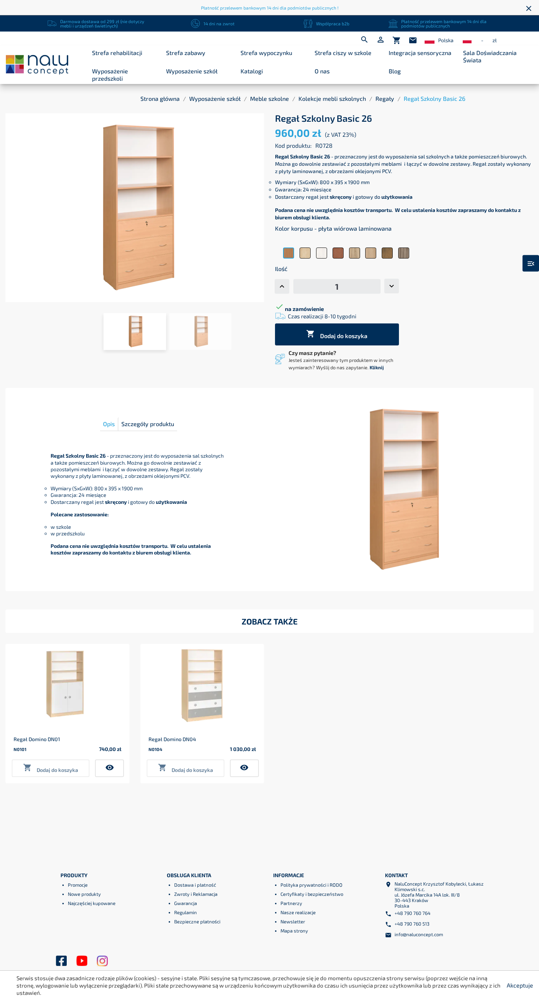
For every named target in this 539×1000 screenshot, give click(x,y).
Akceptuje (520, 985)
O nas (322, 70)
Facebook (61, 961)
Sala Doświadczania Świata (490, 56)
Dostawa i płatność (195, 885)
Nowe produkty (84, 894)
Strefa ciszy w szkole (343, 52)
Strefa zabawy (185, 52)
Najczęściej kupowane (91, 903)
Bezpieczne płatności (197, 921)
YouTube (81, 961)
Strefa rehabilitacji (117, 52)
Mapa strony (294, 931)
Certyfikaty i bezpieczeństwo (311, 894)
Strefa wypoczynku (266, 52)
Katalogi (252, 70)
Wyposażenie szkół (191, 70)
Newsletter (292, 921)
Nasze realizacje (298, 912)
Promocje (78, 885)
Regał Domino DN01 (37, 739)
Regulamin (185, 912)
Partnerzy (291, 903)
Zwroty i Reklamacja (195, 894)
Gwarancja (185, 903)
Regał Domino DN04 (172, 739)
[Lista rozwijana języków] (429, 40)
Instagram (102, 961)
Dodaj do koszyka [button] (50, 768)
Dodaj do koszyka (336, 334)
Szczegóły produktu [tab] (147, 423)
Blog (395, 70)
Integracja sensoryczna (420, 52)
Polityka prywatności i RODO (311, 885)
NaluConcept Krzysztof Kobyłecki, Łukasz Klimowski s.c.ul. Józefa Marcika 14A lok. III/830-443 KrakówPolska (439, 895)
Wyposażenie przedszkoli (110, 74)
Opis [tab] (109, 423)
